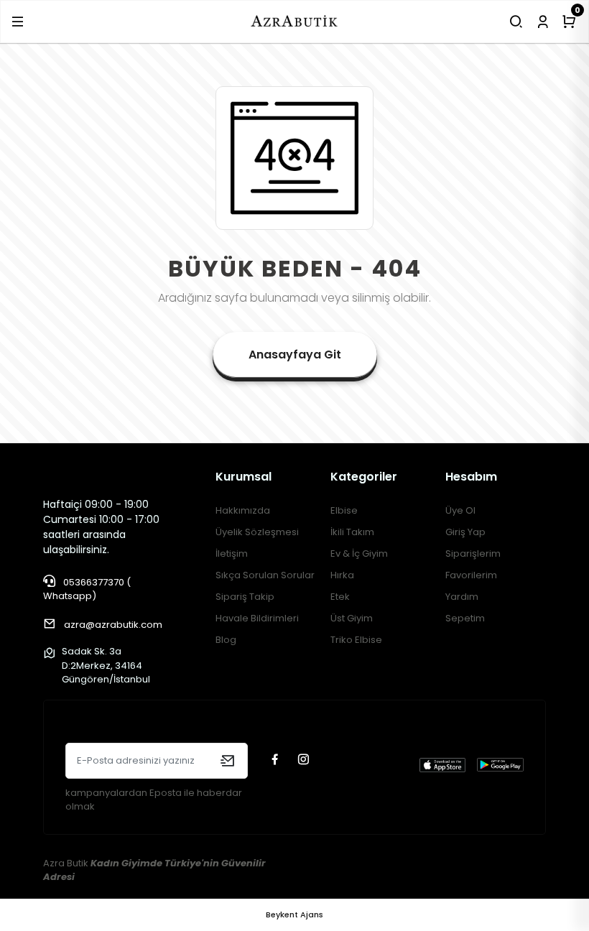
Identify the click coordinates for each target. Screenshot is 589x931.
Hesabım (471, 476)
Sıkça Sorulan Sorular (265, 575)
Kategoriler (363, 476)
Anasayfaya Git (295, 354)
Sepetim (465, 618)
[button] (17, 21)
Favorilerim (471, 575)
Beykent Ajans (294, 914)
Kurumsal (243, 476)
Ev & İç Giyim (359, 553)
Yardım (461, 596)
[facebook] (276, 760)
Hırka (342, 575)
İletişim (231, 553)
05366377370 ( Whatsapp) (87, 589)
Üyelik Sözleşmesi (257, 532)
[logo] (294, 21)
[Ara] (516, 21)
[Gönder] (227, 761)
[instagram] (305, 760)
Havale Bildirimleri (257, 618)
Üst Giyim (351, 618)
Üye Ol (460, 510)
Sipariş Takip (244, 596)
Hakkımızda (242, 510)
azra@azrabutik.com (113, 624)
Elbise (344, 510)
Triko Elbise (356, 640)
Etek (340, 596)
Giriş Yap (465, 532)
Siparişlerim (473, 553)
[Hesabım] (542, 21)
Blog (225, 640)
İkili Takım (352, 532)
